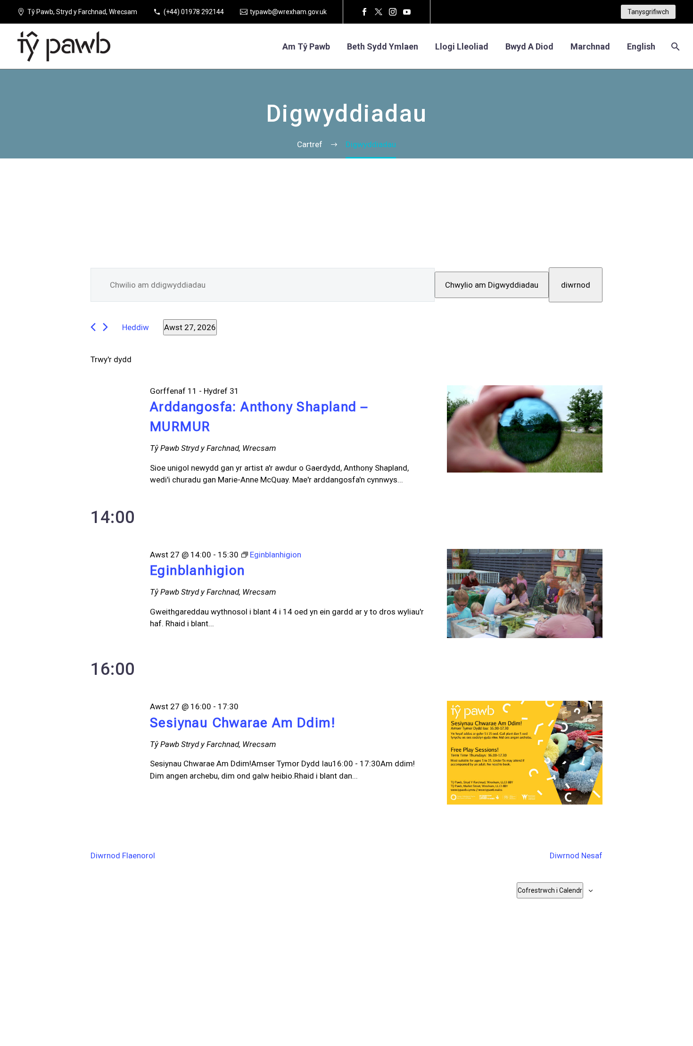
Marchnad (590, 46)
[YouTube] (407, 12)
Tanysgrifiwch (648, 12)
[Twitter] (378, 12)
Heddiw (135, 327)
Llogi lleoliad (461, 46)
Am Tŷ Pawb (306, 46)
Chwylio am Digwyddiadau (491, 285)
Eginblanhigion (197, 570)
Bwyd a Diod (529, 46)
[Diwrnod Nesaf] (105, 327)
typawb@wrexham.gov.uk (288, 12)
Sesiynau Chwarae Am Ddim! (243, 723)
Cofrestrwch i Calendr (550, 890)
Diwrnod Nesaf (576, 855)
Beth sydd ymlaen (382, 46)
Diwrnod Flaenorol (123, 855)
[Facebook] (364, 12)
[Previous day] (93, 327)
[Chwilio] (674, 46)
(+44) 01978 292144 (194, 12)
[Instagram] (393, 12)
